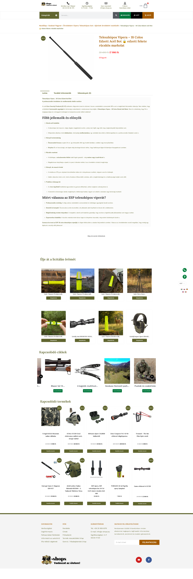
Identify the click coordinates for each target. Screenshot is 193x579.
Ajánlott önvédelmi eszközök (107, 26)
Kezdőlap (43, 26)
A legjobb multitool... (81, 386)
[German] (187, 289)
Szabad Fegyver (55, 26)
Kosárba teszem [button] (51, 451)
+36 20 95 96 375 (68, 8)
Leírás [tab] (44, 93)
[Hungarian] (182, 289)
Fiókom (124, 6)
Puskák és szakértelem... (141, 386)
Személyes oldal (124, 8)
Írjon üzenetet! (106, 6)
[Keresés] (116, 15)
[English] (183, 292)
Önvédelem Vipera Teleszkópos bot (78, 26)
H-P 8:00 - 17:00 (87, 8)
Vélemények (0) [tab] (84, 93)
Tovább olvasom (74, 503)
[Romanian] (186, 292)
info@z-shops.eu (106, 8)
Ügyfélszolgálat (87, 6)
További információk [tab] (62, 93)
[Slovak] (185, 289)
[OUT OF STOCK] (73, 469)
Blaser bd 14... (52, 386)
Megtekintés (53, 298)
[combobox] (86, 15)
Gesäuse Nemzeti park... (111, 386)
